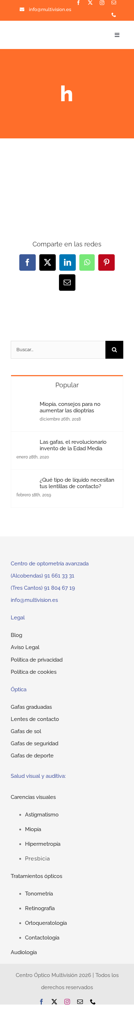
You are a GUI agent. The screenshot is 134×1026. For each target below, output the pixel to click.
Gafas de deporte (32, 755)
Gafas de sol (26, 731)
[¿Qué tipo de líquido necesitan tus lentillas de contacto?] (25, 483)
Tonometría (39, 893)
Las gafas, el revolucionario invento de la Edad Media (73, 445)
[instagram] (102, 2)
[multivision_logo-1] (36, 32)
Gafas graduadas (31, 707)
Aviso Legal (25, 647)
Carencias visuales (33, 797)
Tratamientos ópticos (36, 876)
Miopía (33, 829)
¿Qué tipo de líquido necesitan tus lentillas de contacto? (77, 483)
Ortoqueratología (46, 923)
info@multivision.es (50, 9)
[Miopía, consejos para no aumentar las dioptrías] (25, 407)
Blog (16, 635)
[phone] (113, 15)
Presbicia (37, 858)
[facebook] (78, 2)
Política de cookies (33, 672)
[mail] (113, 2)
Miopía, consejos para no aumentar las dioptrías (70, 407)
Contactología (42, 937)
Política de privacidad (37, 660)
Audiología (24, 952)
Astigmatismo (42, 814)
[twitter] (90, 2)
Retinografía (40, 908)
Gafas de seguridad (34, 743)
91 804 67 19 (59, 588)
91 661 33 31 (59, 576)
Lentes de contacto (35, 719)
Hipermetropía (42, 844)
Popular (67, 385)
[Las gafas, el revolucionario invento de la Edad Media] (25, 445)
